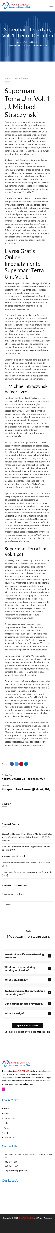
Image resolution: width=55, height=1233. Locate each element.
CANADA (30, 1218)
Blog (6, 1133)
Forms (6, 1128)
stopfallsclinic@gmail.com (16, 1170)
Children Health (30, 42)
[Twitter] (17, 764)
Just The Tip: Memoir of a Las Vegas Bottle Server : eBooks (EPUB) (26, 848)
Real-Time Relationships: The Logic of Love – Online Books (26, 864)
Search (6, 804)
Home (18, 42)
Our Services (9, 1118)
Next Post (5, 786)
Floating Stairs (41, 1229)
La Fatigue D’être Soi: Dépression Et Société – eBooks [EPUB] (27, 874)
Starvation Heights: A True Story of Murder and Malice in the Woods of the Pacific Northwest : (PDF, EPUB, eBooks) (27, 837)
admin (26, 78)
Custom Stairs (27, 1229)
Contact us (43, 1031)
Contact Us (9, 1137)
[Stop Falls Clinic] (16, 5)
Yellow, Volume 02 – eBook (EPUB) (23, 778)
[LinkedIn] (26, 764)
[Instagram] (3, 1089)
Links (6, 1123)
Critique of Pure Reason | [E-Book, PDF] (26, 789)
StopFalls (23, 1218)
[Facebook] (12, 764)
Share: (4, 764)
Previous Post (7, 775)
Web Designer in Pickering (41, 1226)
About (6, 1113)
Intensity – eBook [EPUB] (13, 856)
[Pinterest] (21, 764)
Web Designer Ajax (20, 1226)
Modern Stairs (13, 1229)
